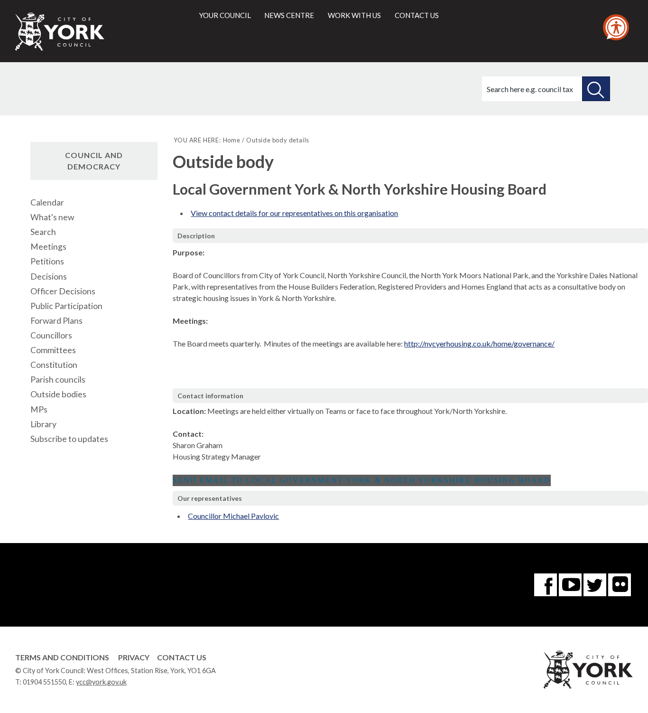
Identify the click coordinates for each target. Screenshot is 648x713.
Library (43, 424)
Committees (53, 350)
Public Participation (66, 306)
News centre (289, 15)
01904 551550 (44, 682)
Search (43, 232)
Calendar (47, 202)
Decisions (48, 276)
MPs (38, 409)
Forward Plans (56, 321)
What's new (52, 217)
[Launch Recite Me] (616, 27)
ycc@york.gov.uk (101, 682)
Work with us (354, 15)
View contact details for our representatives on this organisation (294, 212)
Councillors (51, 335)
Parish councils (57, 380)
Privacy (133, 657)
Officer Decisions (62, 291)
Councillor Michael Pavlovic (233, 515)
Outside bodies (58, 394)
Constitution (53, 365)
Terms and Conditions (62, 657)
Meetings (48, 247)
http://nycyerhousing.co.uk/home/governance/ (479, 343)
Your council (225, 15)
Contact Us (181, 657)
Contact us (417, 15)
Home (232, 140)
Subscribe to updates (69, 439)
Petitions (47, 261)
